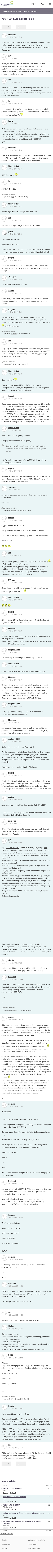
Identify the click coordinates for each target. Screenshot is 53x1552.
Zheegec (12, 34)
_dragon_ (12, 487)
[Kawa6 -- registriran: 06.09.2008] (4, 1407)
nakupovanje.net (26, 319)
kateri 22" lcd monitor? (12, 1488)
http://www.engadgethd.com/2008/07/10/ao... (20, 1458)
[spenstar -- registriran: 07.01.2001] (4, 822)
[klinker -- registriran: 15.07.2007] (4, 1327)
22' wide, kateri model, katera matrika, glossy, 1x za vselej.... (23, 1522)
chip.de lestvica (23, 1414)
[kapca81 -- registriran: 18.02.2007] (4, 397)
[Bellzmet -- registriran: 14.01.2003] (4, 977)
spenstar (12, 821)
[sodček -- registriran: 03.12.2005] (4, 1018)
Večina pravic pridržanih (36, 1540)
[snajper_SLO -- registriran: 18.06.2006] (4, 651)
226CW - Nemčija (9, 189)
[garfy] (4, 232)
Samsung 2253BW (9, 1383)
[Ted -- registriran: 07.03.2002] (4, 81)
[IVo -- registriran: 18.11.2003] (4, 1313)
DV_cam (11, 309)
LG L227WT (6, 1378)
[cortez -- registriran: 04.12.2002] (4, 519)
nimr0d (11, 960)
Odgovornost (6, 1544)
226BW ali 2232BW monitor (14, 1496)
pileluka (5, 1515)
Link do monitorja (12, 325)
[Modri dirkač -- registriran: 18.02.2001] (4, 167)
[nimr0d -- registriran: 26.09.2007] (4, 961)
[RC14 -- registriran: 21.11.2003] (4, 1356)
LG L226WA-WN (12, 847)
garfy (10, 231)
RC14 (10, 1355)
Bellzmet (12, 976)
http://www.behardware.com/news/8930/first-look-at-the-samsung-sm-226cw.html (24, 461)
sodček (11, 1017)
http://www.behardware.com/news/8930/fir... (32, 136)
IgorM (10, 121)
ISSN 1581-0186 (34, 1548)
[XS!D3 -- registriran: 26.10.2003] (4, 259)
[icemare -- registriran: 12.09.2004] (4, 1105)
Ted (9, 80)
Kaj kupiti (13, 1493)
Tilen (4, 1499)
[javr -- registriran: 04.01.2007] (4, 57)
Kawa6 (11, 1406)
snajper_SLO (14, 649)
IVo (9, 1312)
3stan (4, 1490)
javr (9, 56)
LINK (4, 997)
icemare (11, 1104)
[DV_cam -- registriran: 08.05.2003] (4, 310)
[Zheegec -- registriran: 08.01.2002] (4, 35)
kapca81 (11, 396)
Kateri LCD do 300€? (11, 1505)
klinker (11, 1326)
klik (3, 502)
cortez (11, 517)
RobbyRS (6, 1525)
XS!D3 (11, 258)
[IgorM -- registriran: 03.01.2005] (4, 122)
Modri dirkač (13, 166)
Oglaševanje (32, 1544)
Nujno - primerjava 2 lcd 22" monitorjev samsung (23, 1513)
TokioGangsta (7, 1507)
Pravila (4, 1540)
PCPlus (36, 1320)
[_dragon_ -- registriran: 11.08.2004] (4, 488)
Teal (45, 847)
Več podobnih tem (6, 1534)
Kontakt (4, 1548)
